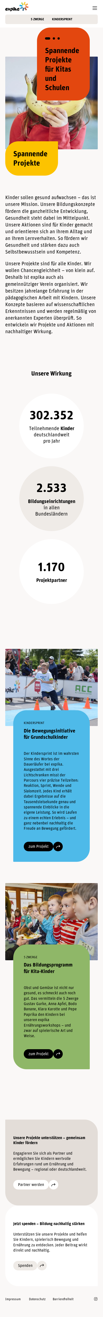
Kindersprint (62, 19)
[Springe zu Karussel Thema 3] (59, 38)
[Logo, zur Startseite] (16, 6)
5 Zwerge (37, 19)
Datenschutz (37, 1299)
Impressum (13, 1299)
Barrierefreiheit (63, 1299)
